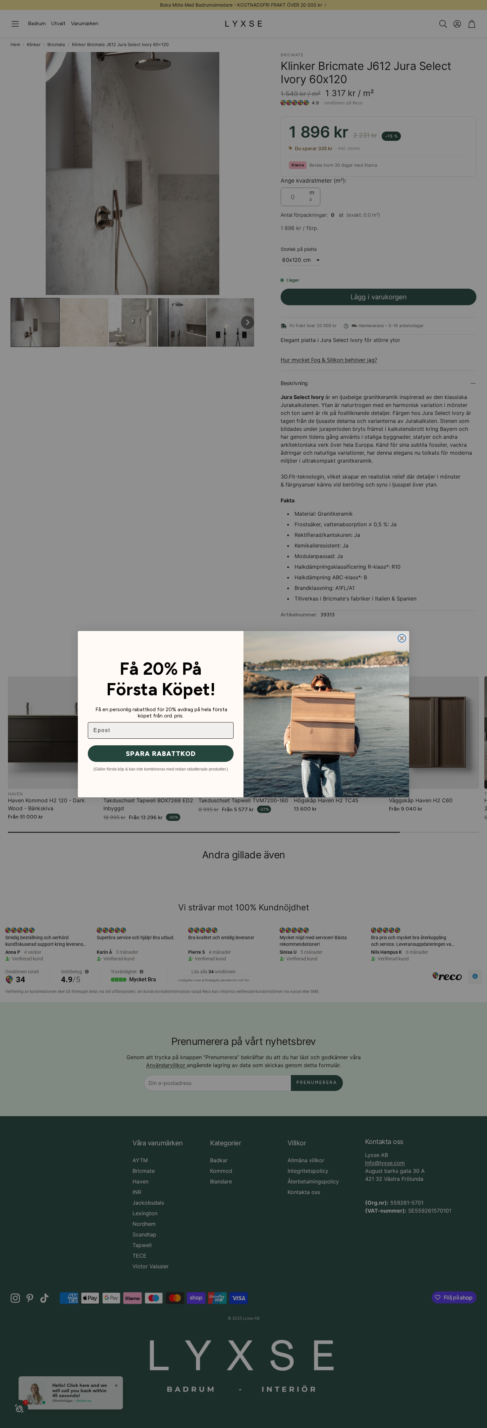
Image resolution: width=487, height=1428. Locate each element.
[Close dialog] (402, 638)
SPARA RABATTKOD (161, 754)
